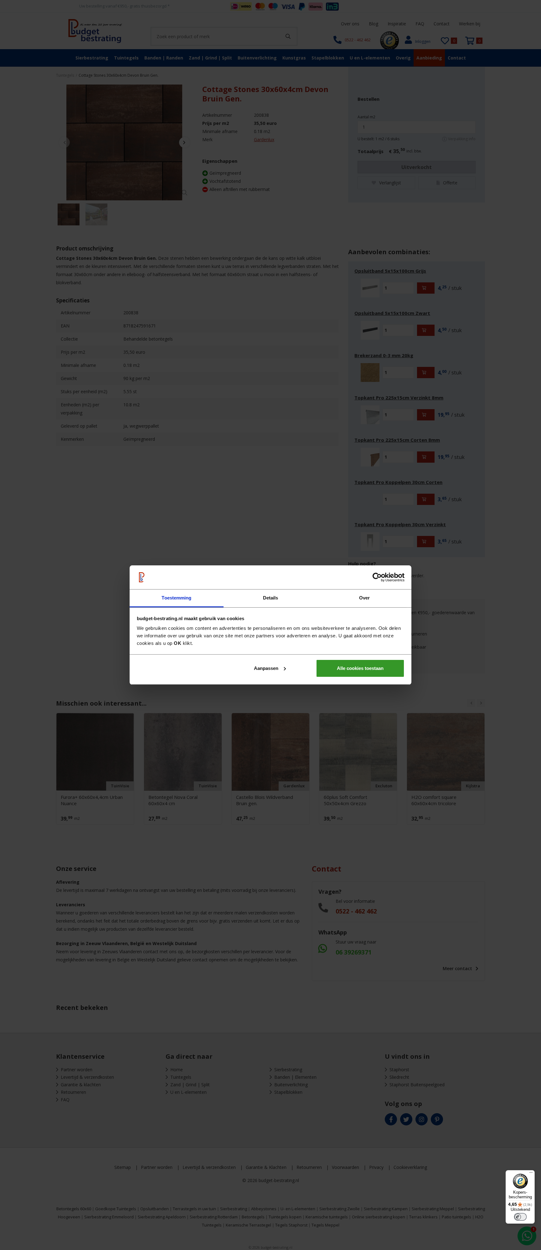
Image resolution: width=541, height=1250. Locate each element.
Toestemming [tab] (176, 597)
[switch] (520, 1217)
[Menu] (531, 1174)
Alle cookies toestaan (360, 668)
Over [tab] (364, 597)
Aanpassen (266, 668)
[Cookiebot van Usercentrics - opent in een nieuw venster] (377, 577)
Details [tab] (270, 597)
